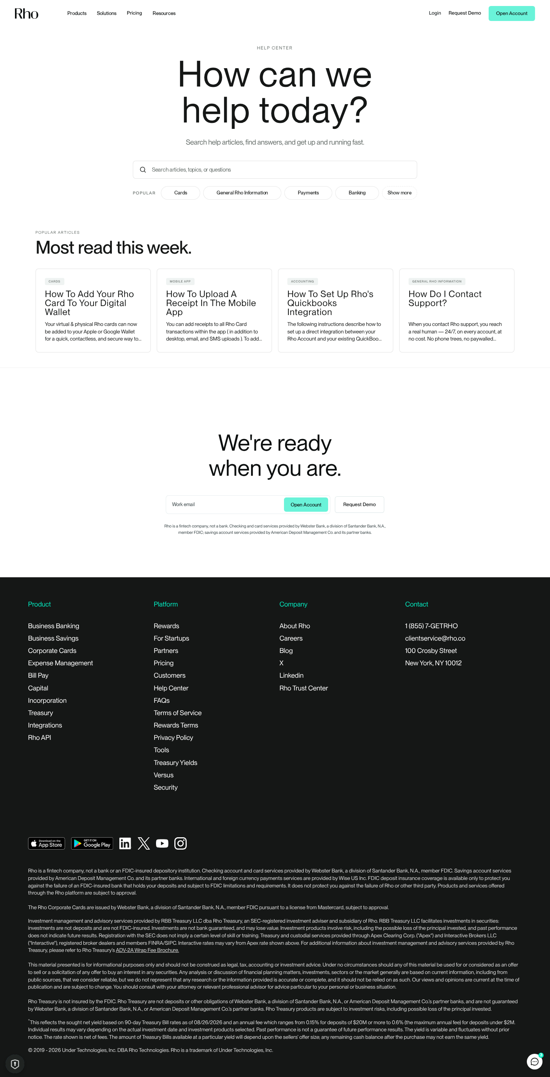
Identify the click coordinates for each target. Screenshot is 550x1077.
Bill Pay (38, 676)
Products (76, 13)
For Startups (171, 638)
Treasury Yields (175, 763)
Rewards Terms (176, 725)
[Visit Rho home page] (27, 13)
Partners (166, 651)
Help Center (171, 688)
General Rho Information (242, 193)
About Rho (294, 626)
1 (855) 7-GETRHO (431, 626)
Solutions (106, 13)
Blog (286, 651)
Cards (180, 193)
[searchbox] (283, 170)
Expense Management (60, 663)
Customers (170, 676)
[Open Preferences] (15, 1064)
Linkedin (291, 676)
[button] (535, 1062)
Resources (164, 13)
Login (435, 13)
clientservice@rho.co (435, 638)
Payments (308, 193)
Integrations (45, 725)
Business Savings (53, 638)
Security (166, 788)
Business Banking (53, 626)
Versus (164, 775)
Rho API (39, 738)
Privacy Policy (173, 738)
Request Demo (465, 13)
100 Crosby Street (431, 651)
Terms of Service (178, 713)
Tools (161, 750)
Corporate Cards (52, 651)
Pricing (134, 13)
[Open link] (46, 843)
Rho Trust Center (303, 688)
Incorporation (47, 701)
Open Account (512, 13)
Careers (291, 638)
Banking (357, 193)
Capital (38, 688)
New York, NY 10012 (433, 663)
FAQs (161, 701)
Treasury (40, 713)
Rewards (166, 626)
